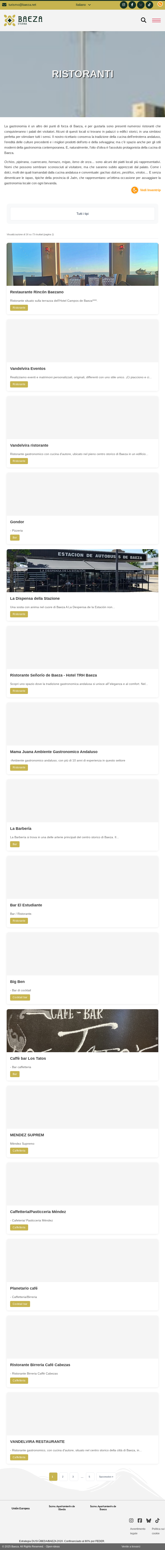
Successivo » (106, 1476)
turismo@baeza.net (22, 4)
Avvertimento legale (137, 1531)
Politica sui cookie (158, 1531)
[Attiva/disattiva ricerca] (143, 20)
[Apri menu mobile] (156, 20)
